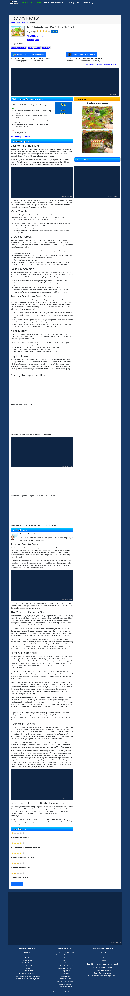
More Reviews (17, 884)
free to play (46, 48)
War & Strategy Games (65, 965)
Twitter (102, 955)
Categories (73, 2)
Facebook (102, 952)
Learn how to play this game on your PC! (101, 64)
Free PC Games (65, 963)
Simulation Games (65, 968)
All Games (27, 968)
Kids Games (65, 973)
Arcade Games (65, 976)
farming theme (34, 48)
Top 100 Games (27, 963)
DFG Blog (102, 960)
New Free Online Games (65, 955)
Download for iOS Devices (84, 54)
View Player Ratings (35, 36)
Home (13, 22)
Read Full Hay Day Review (20, 137)
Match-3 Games (65, 984)
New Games (27, 965)
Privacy (27, 957)
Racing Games (65, 971)
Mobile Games (22, 22)
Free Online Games (54, 2)
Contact (28, 955)
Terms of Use (27, 960)
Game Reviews (27, 971)
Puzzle (65, 957)
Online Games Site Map (27, 973)
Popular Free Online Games (65, 952)
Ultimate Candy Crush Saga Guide (28, 976)
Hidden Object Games (65, 981)
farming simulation (18, 48)
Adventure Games (65, 979)
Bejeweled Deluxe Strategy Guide (28, 979)
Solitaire (65, 960)
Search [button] (86, 2)
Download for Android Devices (30, 54)
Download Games (31, 2)
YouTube (102, 957)
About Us (27, 952)
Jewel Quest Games (65, 987)
